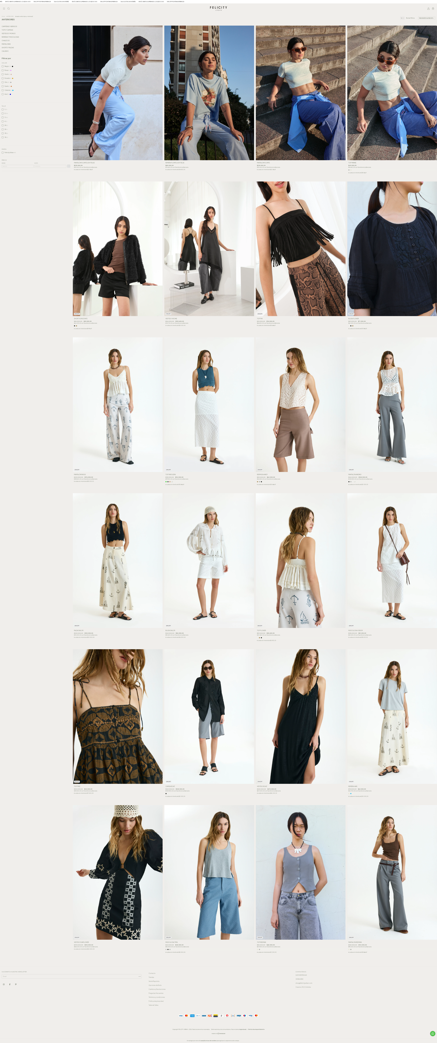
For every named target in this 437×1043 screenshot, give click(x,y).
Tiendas (151, 977)
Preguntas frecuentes (156, 993)
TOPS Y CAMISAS (7, 30)
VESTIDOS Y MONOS (8, 33)
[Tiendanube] (218, 1034)
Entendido (245, 1040)
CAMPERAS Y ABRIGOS (9, 26)
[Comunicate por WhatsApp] (432, 1033)
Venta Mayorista (154, 981)
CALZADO (5, 51)
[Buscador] (8, 9)
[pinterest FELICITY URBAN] (16, 984)
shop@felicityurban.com (304, 983)
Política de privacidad (156, 1001)
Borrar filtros (410, 18)
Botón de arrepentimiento (256, 1029)
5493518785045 (301, 975)
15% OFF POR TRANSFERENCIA (316, 1)
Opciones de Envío (155, 985)
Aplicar (68, 166)
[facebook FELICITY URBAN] (10, 984)
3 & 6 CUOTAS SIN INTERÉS (268, 1)
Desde (3, 163)
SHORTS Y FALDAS (8, 47)
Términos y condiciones (157, 997)
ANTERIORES (10, 16)
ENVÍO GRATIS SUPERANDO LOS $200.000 (292, 1)
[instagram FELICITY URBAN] (4, 984)
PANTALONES (6, 44)
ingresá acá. (243, 1029)
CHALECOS (6, 40)
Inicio (3, 16)
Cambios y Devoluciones (157, 989)
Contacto (152, 973)
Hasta (36, 163)
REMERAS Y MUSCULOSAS (10, 37)
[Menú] (4, 9)
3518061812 (299, 979)
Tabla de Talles (153, 1005)
